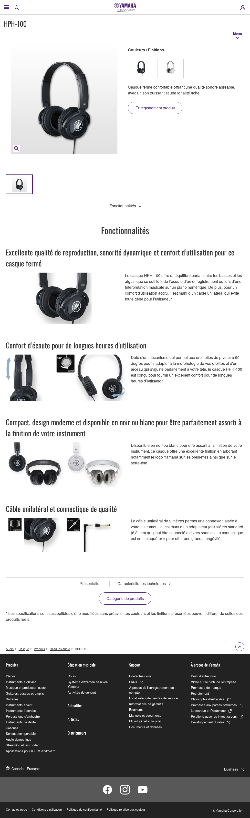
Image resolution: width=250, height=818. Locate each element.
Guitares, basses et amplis (25, 693)
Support (134, 665)
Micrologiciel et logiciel (145, 721)
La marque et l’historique (208, 710)
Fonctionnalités (122, 205)
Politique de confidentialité (84, 809)
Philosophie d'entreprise (207, 699)
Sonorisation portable (21, 733)
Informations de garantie (146, 704)
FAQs (133, 682)
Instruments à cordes (21, 710)
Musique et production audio (26, 687)
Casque (24, 649)
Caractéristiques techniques (141, 583)
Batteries (12, 699)
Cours (72, 676)
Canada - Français (25, 768)
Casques (12, 728)
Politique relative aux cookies (126, 809)
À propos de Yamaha (205, 665)
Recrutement (200, 693)
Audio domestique (18, 739)
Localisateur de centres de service (153, 698)
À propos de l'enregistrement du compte (151, 690)
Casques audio (60, 649)
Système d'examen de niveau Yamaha (88, 684)
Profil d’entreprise (203, 676)
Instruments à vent (19, 705)
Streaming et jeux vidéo (22, 745)
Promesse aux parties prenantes (214, 705)
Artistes (73, 719)
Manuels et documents (145, 715)
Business (231, 769)
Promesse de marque (206, 687)
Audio (10, 649)
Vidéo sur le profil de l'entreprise (213, 682)
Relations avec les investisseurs (214, 716)
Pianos (11, 676)
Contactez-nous (140, 676)
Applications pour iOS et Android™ (30, 751)
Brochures (136, 709)
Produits (39, 649)
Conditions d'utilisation (47, 809)
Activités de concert (82, 692)
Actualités (75, 705)
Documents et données (145, 727)
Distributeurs (77, 733)
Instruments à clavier (21, 682)
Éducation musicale (82, 665)
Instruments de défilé (21, 722)
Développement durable (207, 722)
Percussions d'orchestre (23, 716)
